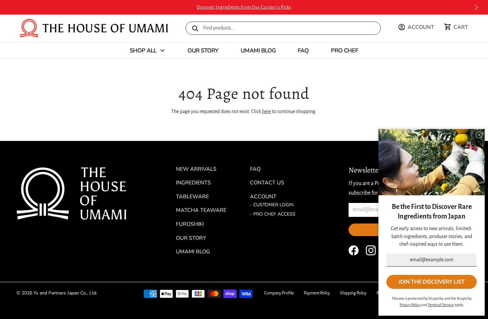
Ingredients (193, 182)
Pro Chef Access (274, 214)
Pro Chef (344, 50)
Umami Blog (258, 50)
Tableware (192, 196)
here (266, 111)
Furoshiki (190, 224)
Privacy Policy (410, 305)
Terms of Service (441, 305)
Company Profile (279, 293)
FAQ (303, 50)
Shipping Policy (353, 293)
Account (263, 196)
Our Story (203, 50)
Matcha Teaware (201, 210)
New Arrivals (196, 169)
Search (195, 29)
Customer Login (273, 205)
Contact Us (267, 182)
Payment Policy (317, 293)
